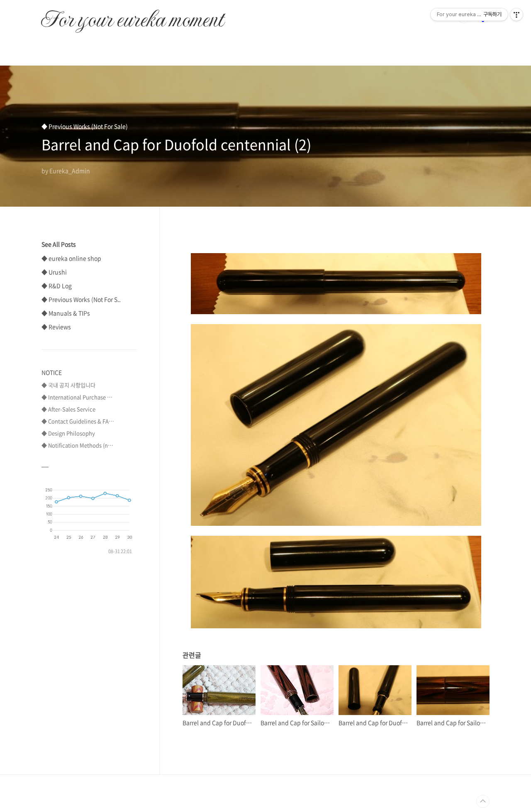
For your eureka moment (132, 15)
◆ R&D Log (56, 285)
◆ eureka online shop (71, 258)
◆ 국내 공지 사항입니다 (68, 385)
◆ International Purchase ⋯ (76, 397)
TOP (483, 801)
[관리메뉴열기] (516, 14)
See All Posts (58, 244)
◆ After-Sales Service (68, 409)
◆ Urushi (54, 272)
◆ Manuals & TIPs (65, 313)
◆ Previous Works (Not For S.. (81, 299)
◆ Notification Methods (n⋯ (77, 445)
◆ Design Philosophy (68, 433)
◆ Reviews (56, 326)
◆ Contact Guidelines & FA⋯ (77, 421)
